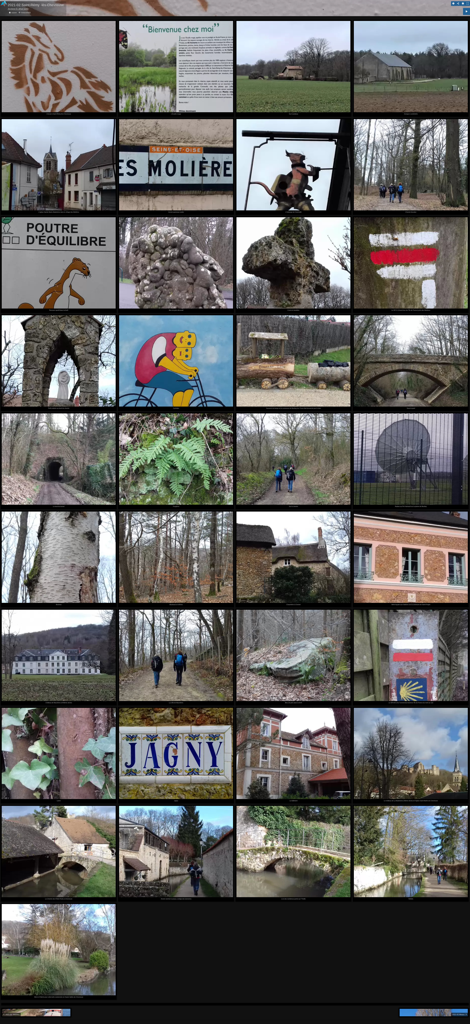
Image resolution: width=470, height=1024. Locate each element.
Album (14, 13)
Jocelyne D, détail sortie (18, 9)
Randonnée (26, 13)
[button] (5, 1019)
